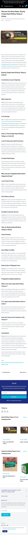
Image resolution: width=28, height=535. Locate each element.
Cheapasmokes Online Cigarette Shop (9, 123)
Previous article (6, 372)
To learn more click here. (11, 528)
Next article (22, 372)
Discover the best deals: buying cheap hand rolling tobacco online (12, 363)
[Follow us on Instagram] (7, 411)
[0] (25, 6)
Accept (4, 531)
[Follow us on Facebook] (2, 411)
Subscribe (14, 396)
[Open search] (20, 6)
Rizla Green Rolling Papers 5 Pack (9, 476)
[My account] (22, 6)
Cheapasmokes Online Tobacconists (9, 64)
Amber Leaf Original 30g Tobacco (8, 442)
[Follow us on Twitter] (5, 411)
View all (25, 417)
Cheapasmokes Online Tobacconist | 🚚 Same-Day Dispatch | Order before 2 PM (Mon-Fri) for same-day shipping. (14, 2)
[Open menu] (2, 6)
